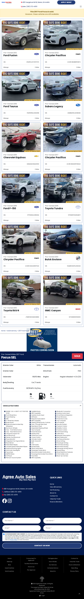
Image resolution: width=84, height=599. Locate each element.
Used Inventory (9, 568)
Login (43, 595)
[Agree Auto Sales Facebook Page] (4, 502)
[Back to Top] (79, 594)
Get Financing (54, 490)
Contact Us (54, 496)
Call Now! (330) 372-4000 (12, 492)
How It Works (53, 561)
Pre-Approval (31, 570)
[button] (42, 432)
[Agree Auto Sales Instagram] (9, 502)
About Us (53, 493)
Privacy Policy (13, 539)
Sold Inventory (12, 331)
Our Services (53, 565)
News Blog (74, 568)
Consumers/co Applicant (31, 559)
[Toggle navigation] (80, 6)
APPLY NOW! (66, 2)
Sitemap (9, 561)
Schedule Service (52, 568)
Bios (9, 565)
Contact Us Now (42, 545)
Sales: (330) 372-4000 (29, 7)
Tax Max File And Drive (31, 563)
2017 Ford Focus (23, 331)
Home (3, 331)
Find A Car (31, 567)
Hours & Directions (56, 502)
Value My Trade (55, 499)
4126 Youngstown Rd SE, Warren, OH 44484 (35, 2)
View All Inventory (56, 487)
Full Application (53, 558)
